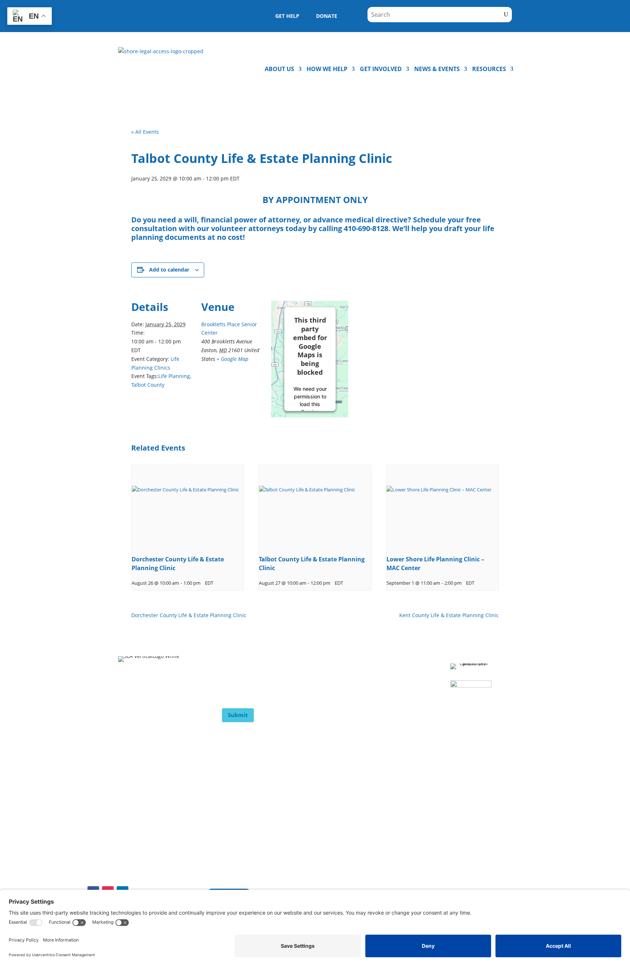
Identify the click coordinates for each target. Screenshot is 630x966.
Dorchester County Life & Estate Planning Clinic (188, 615)
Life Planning (174, 376)
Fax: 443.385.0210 (455, 864)
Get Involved (381, 69)
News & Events (437, 69)
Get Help (234, 824)
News (126, 824)
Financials (235, 810)
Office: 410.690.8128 (351, 851)
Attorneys (236, 795)
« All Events (145, 131)
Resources (489, 69)
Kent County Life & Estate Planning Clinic (449, 615)
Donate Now (135, 781)
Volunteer (131, 795)
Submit (238, 714)
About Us (279, 69)
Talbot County (147, 384)
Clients (231, 781)
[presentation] (188, 507)
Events (127, 810)
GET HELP (287, 15)
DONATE (326, 15)
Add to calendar (169, 269)
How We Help (327, 69)
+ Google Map (232, 358)
